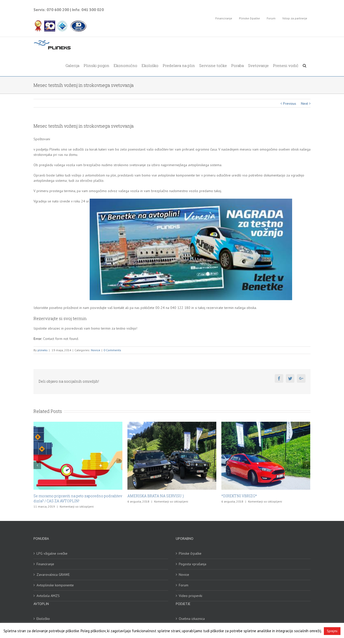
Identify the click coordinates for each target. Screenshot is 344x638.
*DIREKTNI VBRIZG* (145, 495)
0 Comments (112, 350)
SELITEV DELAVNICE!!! (240, 495)
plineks (43, 350)
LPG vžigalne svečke (52, 548)
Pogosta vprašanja (192, 559)
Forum (183, 580)
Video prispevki (190, 590)
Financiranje (45, 559)
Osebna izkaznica (192, 613)
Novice (95, 350)
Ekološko (43, 613)
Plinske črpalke (190, 548)
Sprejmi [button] (332, 631)
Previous (289, 103)
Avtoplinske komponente (55, 580)
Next (304, 103)
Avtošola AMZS (48, 590)
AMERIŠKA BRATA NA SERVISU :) (61, 495)
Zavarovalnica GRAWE (53, 569)
